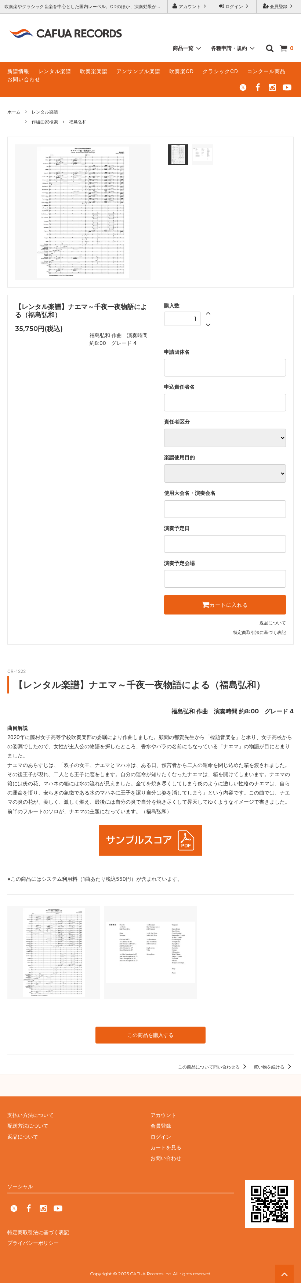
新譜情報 (18, 71)
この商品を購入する (150, 1035)
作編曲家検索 (45, 122)
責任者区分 (177, 422)
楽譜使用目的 (179, 457)
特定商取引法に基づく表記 (259, 632)
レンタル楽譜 (54, 71)
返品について (273, 623)
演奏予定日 (177, 528)
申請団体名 (177, 352)
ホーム (14, 112)
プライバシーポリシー (33, 1243)
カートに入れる (229, 605)
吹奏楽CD (181, 71)
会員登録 (279, 6)
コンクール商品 (266, 71)
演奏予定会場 (179, 563)
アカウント (190, 6)
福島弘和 (78, 122)
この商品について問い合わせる (209, 1067)
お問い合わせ (23, 79)
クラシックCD (220, 71)
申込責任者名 (179, 387)
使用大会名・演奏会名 (189, 493)
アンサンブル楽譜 (138, 71)
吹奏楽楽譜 (94, 71)
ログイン (234, 6)
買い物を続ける (270, 1067)
